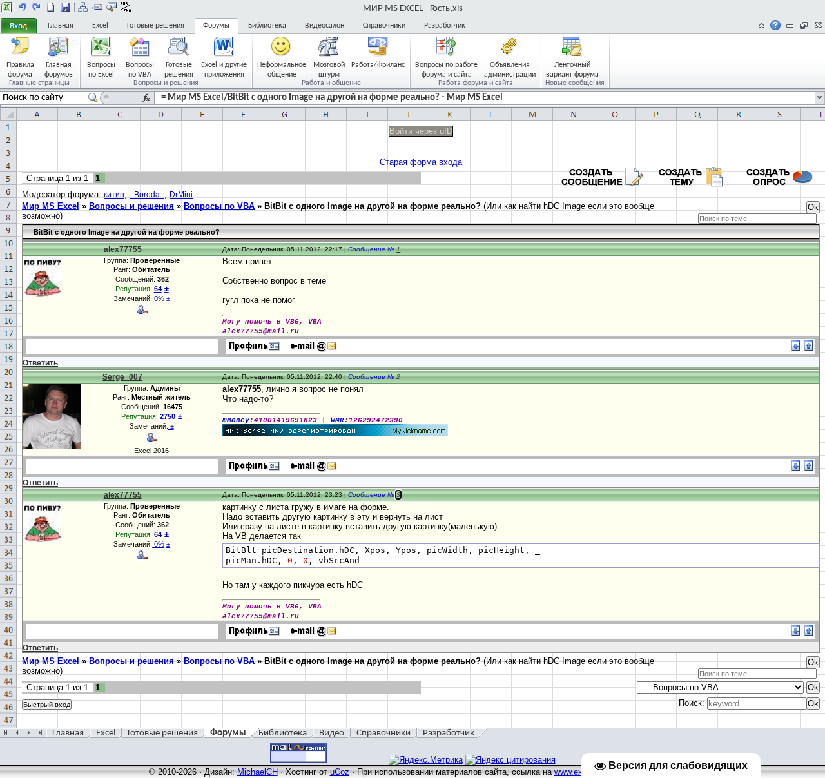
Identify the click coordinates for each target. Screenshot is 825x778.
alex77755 (123, 249)
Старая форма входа (421, 162)
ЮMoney (235, 420)
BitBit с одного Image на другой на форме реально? (372, 206)
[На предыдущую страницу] (22, 7)
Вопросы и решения (131, 206)
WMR (337, 420)
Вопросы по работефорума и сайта (446, 69)
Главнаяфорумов (58, 69)
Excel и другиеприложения (224, 69)
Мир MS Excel (50, 206)
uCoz (339, 772)
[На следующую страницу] (37, 7)
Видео (331, 733)
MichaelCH (257, 772)
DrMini (181, 194)
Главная (60, 26)
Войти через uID (420, 131)
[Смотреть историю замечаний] (169, 426)
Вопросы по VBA (219, 206)
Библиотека (267, 26)
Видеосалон (324, 26)
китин (114, 194)
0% (158, 298)
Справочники (384, 26)
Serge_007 (122, 377)
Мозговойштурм (329, 69)
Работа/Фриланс (378, 65)
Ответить (40, 362)
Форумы (216, 26)
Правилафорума (20, 69)
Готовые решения (155, 26)
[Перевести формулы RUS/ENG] (126, 7)
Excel (100, 26)
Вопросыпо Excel (101, 69)
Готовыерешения (178, 69)
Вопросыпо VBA (140, 69)
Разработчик (444, 26)
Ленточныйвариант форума (572, 69)
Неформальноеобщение (281, 69)
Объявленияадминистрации (510, 69)
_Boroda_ (147, 194)
